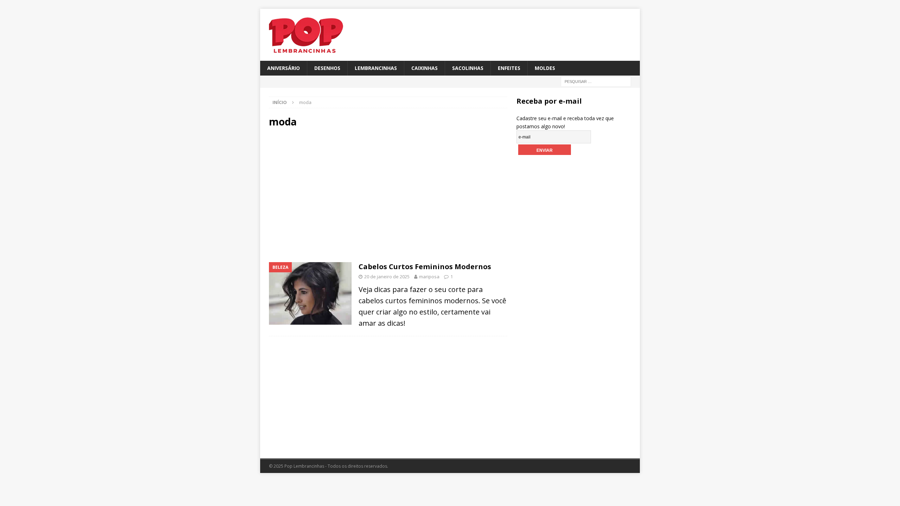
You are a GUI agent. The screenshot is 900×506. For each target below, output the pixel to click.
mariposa (429, 276)
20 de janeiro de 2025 (387, 276)
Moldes (545, 68)
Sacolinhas (467, 68)
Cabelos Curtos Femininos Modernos (425, 266)
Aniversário (283, 68)
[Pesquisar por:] (596, 81)
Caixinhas (424, 68)
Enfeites (509, 68)
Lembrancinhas (376, 68)
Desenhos (327, 68)
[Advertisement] (328, 194)
